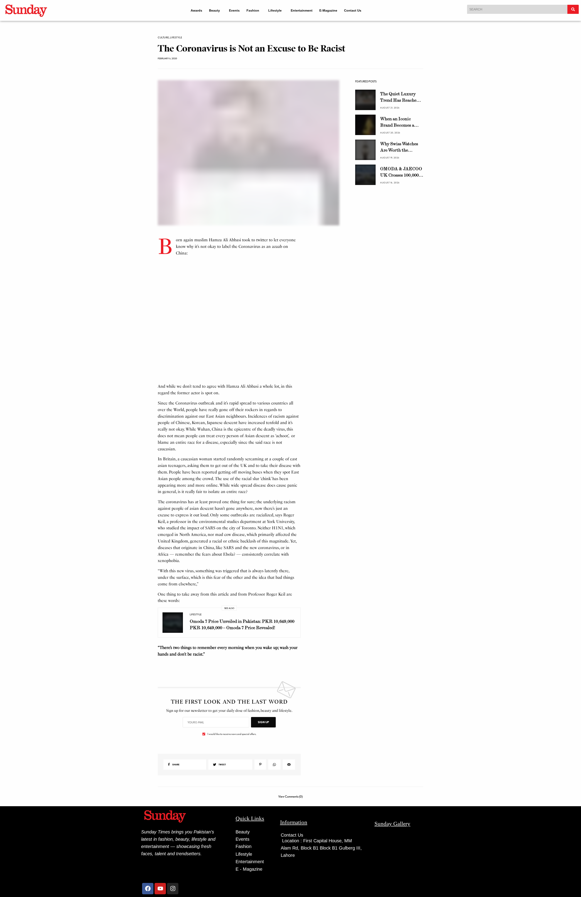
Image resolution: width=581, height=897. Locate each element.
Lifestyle (276, 10)
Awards (193, 10)
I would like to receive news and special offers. (231, 744)
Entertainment (305, 10)
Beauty (211, 10)
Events (233, 10)
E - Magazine (249, 879)
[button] (214, 10)
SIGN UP (263, 732)
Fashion (252, 10)
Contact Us (355, 10)
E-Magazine (331, 10)
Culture (163, 37)
